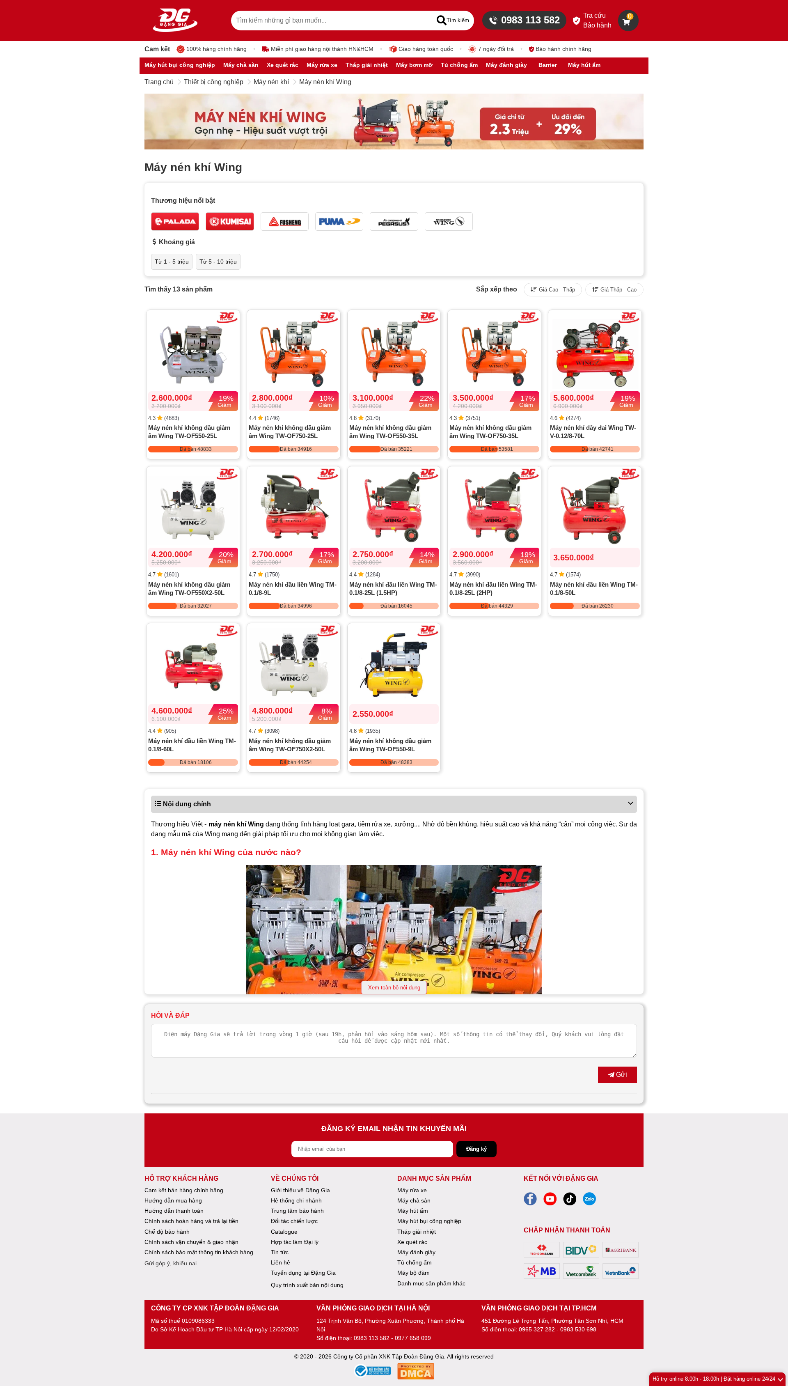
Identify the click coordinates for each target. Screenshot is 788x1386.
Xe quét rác (412, 1242)
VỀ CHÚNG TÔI (294, 1178)
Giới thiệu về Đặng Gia (300, 1190)
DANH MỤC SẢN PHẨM (434, 1178)
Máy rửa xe (412, 1190)
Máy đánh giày (416, 1252)
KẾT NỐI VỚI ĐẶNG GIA (561, 1178)
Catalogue (284, 1231)
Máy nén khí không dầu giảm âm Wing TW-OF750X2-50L (290, 745)
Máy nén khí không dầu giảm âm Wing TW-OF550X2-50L (189, 588)
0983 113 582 (530, 19)
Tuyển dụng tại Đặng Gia (303, 1272)
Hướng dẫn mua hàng (173, 1200)
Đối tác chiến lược (294, 1221)
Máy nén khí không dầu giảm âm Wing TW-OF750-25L (290, 431)
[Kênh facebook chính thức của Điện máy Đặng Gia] (530, 1201)
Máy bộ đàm (413, 1272)
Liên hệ (280, 1262)
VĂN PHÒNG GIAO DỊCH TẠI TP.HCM (538, 1308)
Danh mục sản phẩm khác (431, 1283)
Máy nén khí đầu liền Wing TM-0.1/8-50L (594, 588)
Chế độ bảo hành (167, 1231)
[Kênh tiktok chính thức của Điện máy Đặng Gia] (569, 1201)
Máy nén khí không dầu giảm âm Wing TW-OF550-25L (189, 431)
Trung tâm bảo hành (297, 1210)
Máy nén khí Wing (325, 81)
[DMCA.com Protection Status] (415, 1373)
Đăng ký (476, 1149)
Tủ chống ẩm (414, 1262)
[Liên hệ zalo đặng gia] (589, 1201)
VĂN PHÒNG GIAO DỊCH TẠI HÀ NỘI (373, 1308)
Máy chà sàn (414, 1200)
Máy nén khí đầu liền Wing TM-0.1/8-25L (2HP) (493, 588)
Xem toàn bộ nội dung (394, 987)
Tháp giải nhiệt (416, 1231)
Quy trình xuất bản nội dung (307, 1285)
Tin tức (280, 1252)
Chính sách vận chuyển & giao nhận (191, 1242)
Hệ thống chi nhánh (296, 1200)
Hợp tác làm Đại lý (294, 1242)
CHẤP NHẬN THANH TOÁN (567, 1230)
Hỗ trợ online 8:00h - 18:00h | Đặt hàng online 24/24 (714, 1379)
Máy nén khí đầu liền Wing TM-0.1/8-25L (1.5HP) (393, 588)
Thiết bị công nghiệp (213, 81)
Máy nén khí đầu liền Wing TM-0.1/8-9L (293, 588)
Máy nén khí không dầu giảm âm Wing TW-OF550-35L (390, 431)
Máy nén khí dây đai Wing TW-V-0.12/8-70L (593, 431)
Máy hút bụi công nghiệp (429, 1221)
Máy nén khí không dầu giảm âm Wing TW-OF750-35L (490, 431)
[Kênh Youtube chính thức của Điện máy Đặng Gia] (550, 1201)
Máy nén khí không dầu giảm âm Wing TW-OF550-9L (390, 745)
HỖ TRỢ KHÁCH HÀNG (181, 1178)
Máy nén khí (271, 81)
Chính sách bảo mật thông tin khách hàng (198, 1252)
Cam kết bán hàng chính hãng (183, 1190)
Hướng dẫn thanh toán (174, 1210)
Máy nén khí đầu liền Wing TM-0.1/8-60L (192, 745)
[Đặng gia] (175, 20)
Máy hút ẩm (412, 1210)
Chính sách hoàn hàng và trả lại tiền (191, 1221)
